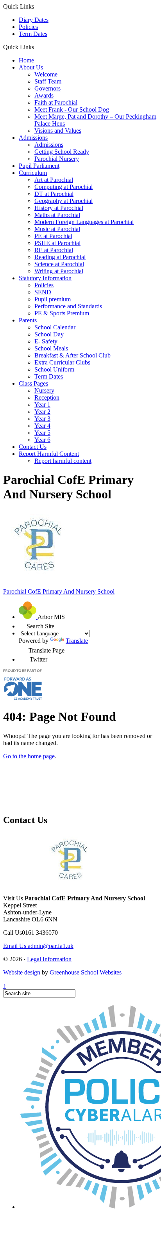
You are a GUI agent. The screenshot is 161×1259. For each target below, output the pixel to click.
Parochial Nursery (56, 158)
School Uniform (54, 369)
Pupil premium (52, 299)
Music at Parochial (57, 229)
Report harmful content (62, 460)
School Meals (51, 348)
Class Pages (33, 383)
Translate (77, 640)
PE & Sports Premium (61, 313)
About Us (31, 67)
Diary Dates (33, 19)
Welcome (45, 74)
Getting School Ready (61, 151)
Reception (46, 397)
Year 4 (42, 425)
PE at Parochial (53, 236)
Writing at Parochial (58, 271)
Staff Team (47, 81)
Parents (28, 320)
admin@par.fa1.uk (38, 945)
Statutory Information (45, 278)
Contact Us (33, 446)
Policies (28, 26)
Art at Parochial (53, 179)
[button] (37, 46)
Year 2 (42, 411)
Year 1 (42, 404)
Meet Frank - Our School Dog (71, 109)
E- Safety (45, 341)
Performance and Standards (68, 306)
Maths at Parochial (57, 215)
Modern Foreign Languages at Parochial (84, 222)
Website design (21, 972)
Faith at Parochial (55, 102)
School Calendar (54, 327)
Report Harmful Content (49, 453)
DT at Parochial (53, 193)
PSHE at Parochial (57, 243)
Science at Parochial (59, 264)
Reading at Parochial (60, 257)
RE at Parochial (53, 250)
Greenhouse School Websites (86, 972)
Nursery (44, 390)
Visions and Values (57, 130)
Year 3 (42, 418)
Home (26, 60)
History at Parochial (58, 207)
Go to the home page (29, 756)
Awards (44, 95)
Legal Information (49, 959)
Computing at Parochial (63, 186)
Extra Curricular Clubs (62, 362)
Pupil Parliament (39, 165)
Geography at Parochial (63, 200)
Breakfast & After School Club (72, 355)
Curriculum (33, 172)
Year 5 (42, 432)
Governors (47, 88)
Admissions (33, 137)
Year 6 (42, 439)
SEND (42, 292)
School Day (49, 334)
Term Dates (33, 33)
